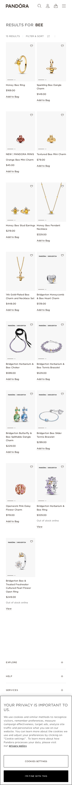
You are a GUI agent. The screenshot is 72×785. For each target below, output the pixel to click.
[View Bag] (56, 6)
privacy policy (18, 745)
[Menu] (64, 6)
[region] (36, 740)
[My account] (48, 6)
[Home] (17, 6)
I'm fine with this (36, 776)
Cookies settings (36, 761)
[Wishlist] (31, 46)
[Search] (39, 6)
